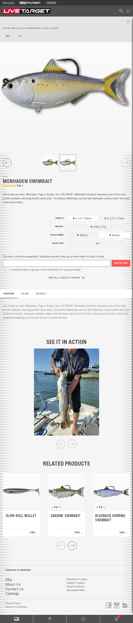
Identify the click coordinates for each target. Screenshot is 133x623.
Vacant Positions (75, 586)
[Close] (66, 21)
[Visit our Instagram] (116, 605)
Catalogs (12, 593)
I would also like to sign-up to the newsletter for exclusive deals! (45, 270)
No (19, 36)
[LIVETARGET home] (27, 11)
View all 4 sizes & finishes (64, 277)
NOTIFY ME (120, 263)
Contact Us (15, 589)
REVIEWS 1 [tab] (41, 293)
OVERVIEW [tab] (8, 293)
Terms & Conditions (16, 607)
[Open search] (121, 11)
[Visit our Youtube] (124, 605)
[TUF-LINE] (51, 3)
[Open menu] (128, 11)
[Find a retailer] (49, 619)
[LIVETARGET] (30, 3)
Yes (8, 36)
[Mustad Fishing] (10, 3)
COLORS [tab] (25, 293)
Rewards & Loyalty (76, 579)
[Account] (83, 619)
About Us (13, 584)
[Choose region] (16, 619)
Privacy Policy (13, 603)
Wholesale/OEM (75, 590)
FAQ (9, 579)
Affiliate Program (75, 583)
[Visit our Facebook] (108, 605)
